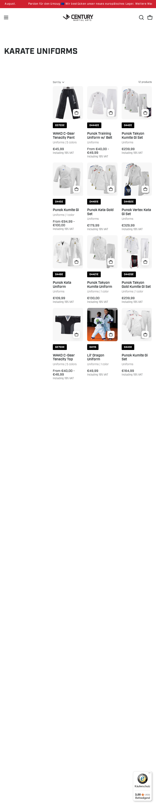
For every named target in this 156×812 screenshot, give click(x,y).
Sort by (57, 82)
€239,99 (132, 151)
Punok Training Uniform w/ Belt (99, 136)
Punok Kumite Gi (66, 210)
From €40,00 (98, 152)
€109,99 (63, 300)
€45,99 (63, 151)
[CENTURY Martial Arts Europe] (78, 17)
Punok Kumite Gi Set (135, 358)
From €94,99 (64, 225)
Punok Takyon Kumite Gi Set (133, 136)
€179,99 (97, 227)
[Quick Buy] (76, 112)
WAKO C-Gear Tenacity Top (64, 358)
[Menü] (149, 773)
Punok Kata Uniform (62, 285)
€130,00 (97, 300)
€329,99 (132, 227)
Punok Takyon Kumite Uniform (99, 285)
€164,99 (132, 372)
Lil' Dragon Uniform (95, 358)
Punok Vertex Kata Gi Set (136, 212)
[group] (78, 4)
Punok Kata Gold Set (100, 212)
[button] (141, 17)
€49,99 (97, 372)
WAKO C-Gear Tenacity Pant (64, 136)
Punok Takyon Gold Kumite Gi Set (136, 285)
